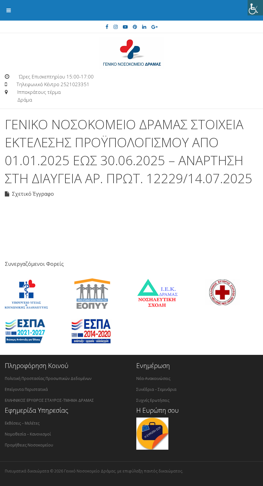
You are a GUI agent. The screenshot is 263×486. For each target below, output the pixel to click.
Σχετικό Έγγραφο (31, 193)
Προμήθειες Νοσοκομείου (29, 445)
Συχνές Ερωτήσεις (152, 400)
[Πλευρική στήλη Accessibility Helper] (255, 7)
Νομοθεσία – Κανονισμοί (28, 434)
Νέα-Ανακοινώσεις (153, 378)
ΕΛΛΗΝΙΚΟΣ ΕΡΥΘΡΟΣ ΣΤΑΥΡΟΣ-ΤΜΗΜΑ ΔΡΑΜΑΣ (49, 400)
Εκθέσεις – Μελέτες (22, 423)
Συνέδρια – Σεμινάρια (156, 389)
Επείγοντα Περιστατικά (26, 389)
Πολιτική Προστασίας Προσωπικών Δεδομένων (48, 378)
